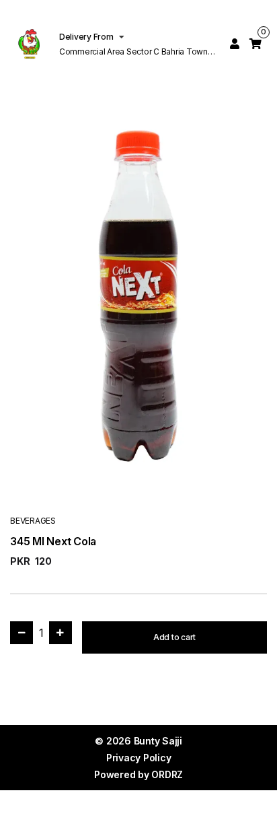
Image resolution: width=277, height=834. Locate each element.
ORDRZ (167, 774)
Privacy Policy (138, 757)
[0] (255, 44)
